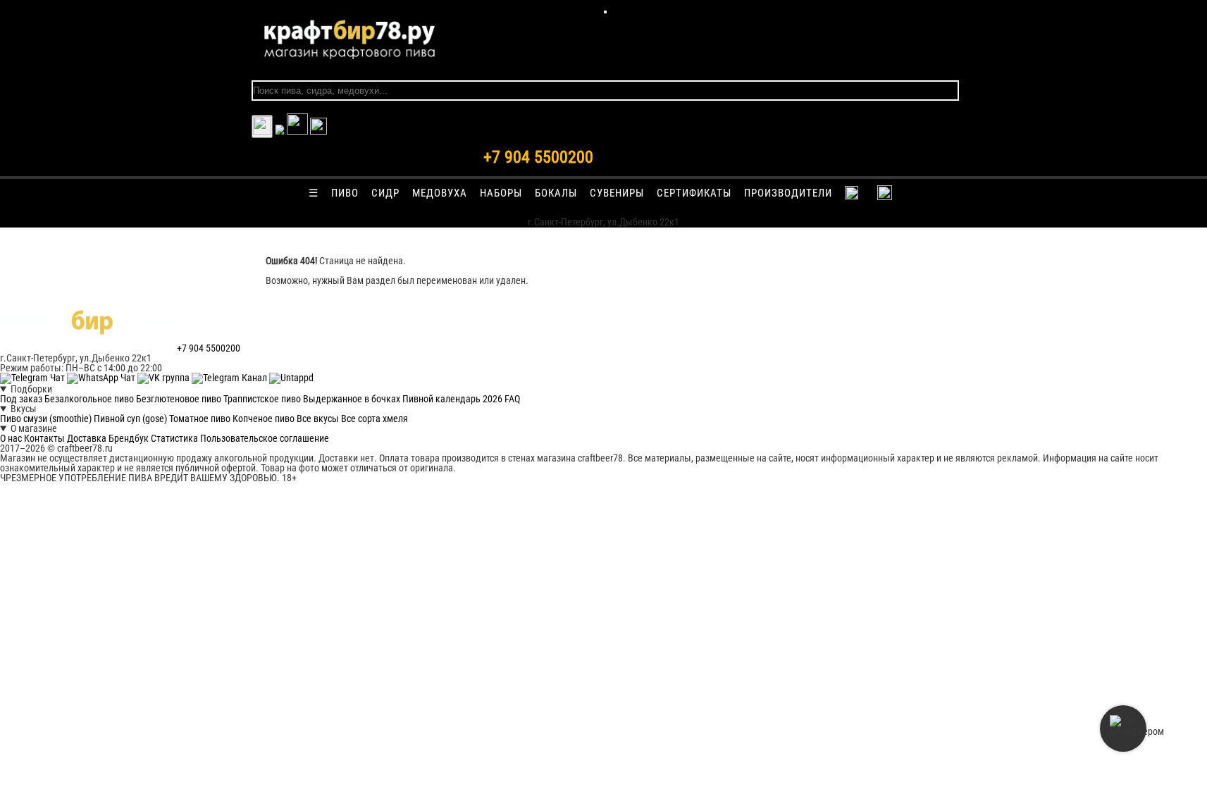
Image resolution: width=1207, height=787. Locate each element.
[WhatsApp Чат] (102, 377)
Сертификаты (694, 193)
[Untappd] (291, 377)
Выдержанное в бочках (351, 398)
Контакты (44, 438)
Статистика (174, 438)
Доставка (86, 438)
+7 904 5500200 (538, 157)
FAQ (512, 398)
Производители (788, 193)
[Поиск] (318, 131)
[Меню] (605, 12)
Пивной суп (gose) (130, 418)
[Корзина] (297, 131)
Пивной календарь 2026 (452, 398)
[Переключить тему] (262, 126)
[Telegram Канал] (230, 377)
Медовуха (439, 193)
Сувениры (617, 193)
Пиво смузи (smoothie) (46, 418)
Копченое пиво (264, 418)
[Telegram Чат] (33, 377)
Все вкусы (318, 418)
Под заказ (21, 398)
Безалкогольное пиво (89, 398)
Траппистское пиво (262, 398)
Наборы (501, 193)
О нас (11, 438)
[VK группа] (164, 377)
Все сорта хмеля (374, 418)
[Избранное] (280, 131)
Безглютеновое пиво (178, 398)
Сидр (385, 193)
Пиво (345, 193)
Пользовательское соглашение (264, 438)
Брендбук (129, 438)
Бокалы (556, 193)
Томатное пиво (199, 418)
